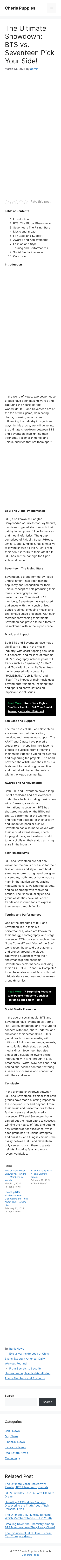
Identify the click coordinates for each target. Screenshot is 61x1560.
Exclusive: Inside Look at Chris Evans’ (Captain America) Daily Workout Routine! (27, 1358)
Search (9, 1395)
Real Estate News (16, 1452)
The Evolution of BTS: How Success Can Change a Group (28, 1535)
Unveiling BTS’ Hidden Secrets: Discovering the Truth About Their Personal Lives (16, 1198)
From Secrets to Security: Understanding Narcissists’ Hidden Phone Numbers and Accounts (27, 1373)
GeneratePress (30, 1554)
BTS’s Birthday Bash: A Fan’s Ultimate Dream (42, 1173)
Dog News (11, 1436)
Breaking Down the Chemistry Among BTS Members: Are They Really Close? (30, 1525)
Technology (12, 1458)
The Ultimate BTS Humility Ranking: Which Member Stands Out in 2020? (28, 1516)
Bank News (16, 1348)
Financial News (15, 1441)
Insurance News (15, 1447)
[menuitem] (30, 1485)
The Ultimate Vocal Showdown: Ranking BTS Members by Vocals (26, 1485)
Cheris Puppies (20, 8)
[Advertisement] (30, 107)
